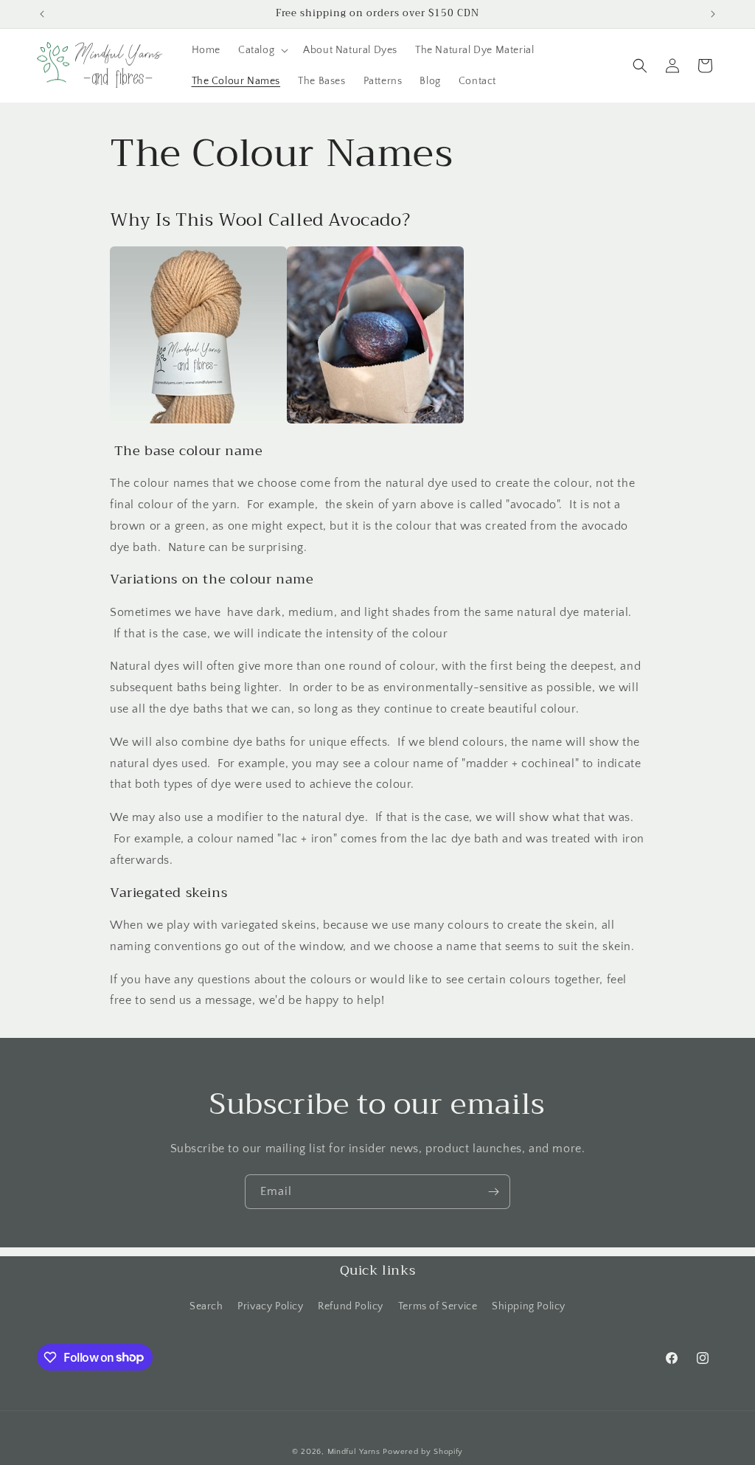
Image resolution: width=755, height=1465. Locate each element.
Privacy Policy (270, 1306)
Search (206, 1306)
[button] (261, 50)
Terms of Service (438, 1306)
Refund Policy (350, 1306)
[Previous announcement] (42, 14)
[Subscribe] (493, 1191)
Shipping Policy (529, 1306)
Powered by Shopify (423, 1451)
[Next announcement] (713, 14)
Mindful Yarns (353, 1451)
